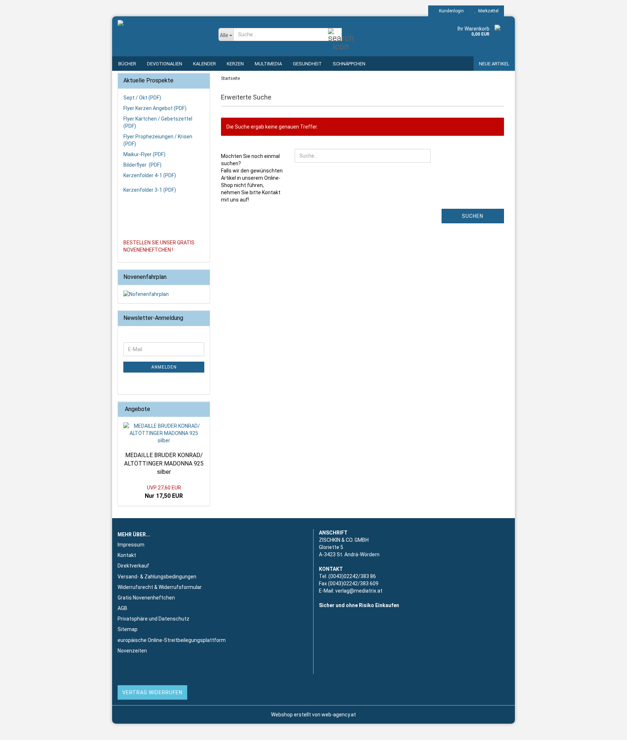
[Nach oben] (607, 729)
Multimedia (268, 63)
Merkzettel (487, 10)
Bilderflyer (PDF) (142, 165)
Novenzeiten (132, 651)
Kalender (204, 63)
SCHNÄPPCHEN (349, 63)
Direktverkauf (133, 566)
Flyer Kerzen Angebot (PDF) (155, 108)
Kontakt (127, 555)
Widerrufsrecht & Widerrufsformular (160, 587)
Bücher (127, 63)
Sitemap (128, 629)
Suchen (472, 216)
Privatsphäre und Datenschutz (153, 619)
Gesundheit (307, 63)
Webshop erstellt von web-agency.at (313, 714)
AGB (122, 608)
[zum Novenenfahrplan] (163, 294)
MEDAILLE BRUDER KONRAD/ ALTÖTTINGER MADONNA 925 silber (164, 463)
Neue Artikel (494, 63)
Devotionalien (164, 63)
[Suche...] (335, 34)
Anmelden (164, 367)
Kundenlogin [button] (450, 10)
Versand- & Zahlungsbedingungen (157, 577)
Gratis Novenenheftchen (146, 598)
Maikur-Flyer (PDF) (144, 154)
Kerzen (235, 63)
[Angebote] (202, 409)
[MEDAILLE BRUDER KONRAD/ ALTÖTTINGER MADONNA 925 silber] (163, 433)
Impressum (131, 545)
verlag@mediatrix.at (358, 591)
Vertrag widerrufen (152, 692)
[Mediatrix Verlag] (163, 36)
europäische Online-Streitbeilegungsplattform (172, 640)
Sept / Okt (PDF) (142, 98)
